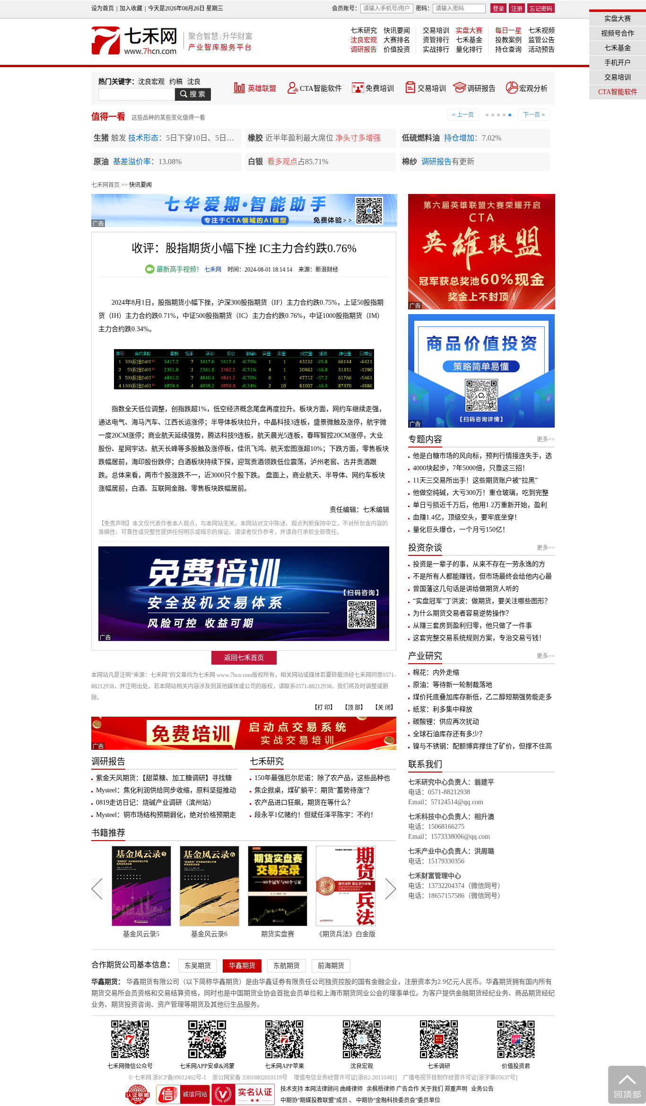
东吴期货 (197, 965)
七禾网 (212, 269)
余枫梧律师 (381, 1089)
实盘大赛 (469, 30)
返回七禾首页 (244, 657)
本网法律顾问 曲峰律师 (334, 1089)
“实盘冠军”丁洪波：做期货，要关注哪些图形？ (482, 601)
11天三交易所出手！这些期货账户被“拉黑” (475, 480)
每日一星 (508, 30)
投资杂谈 (425, 548)
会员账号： (346, 8)
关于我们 (431, 1089)
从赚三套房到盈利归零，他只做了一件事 (472, 625)
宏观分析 (533, 88)
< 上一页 (463, 115)
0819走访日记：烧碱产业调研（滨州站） (155, 802)
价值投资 (397, 49)
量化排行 (469, 49)
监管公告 (541, 40)
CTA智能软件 (321, 88)
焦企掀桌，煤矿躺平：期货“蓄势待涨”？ (313, 790)
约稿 (176, 81)
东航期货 (286, 965)
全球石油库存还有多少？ (449, 733)
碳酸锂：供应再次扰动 (446, 721)
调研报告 (363, 49)
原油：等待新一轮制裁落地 (452, 684)
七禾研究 (363, 30)
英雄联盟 (262, 88)
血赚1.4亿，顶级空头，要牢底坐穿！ (467, 517)
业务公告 (482, 1089)
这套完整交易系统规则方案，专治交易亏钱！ (479, 637)
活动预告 (541, 49)
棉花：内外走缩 (436, 672)
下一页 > (534, 115)
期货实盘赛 (210, 934)
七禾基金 (469, 40)
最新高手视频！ (179, 269)
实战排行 (436, 49)
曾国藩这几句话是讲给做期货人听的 (466, 588)
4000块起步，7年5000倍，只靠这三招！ (471, 468)
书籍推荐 (108, 833)
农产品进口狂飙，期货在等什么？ (304, 802)
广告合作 (407, 1089)
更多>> (546, 439)
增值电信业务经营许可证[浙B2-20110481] (345, 1077)
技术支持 (291, 1089)
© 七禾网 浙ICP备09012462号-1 (167, 1077)
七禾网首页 (105, 185)
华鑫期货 (242, 965)
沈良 (194, 81)
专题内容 (425, 439)
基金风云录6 (142, 934)
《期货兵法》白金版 (278, 934)
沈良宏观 (363, 40)
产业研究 (425, 656)
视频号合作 (617, 33)
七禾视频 (541, 30)
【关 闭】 (384, 707)
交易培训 (436, 30)
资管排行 (436, 40)
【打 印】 (324, 707)
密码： (424, 8)
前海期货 (331, 965)
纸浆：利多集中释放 (442, 709)
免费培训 (380, 88)
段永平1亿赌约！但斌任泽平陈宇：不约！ (315, 814)
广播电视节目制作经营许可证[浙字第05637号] (460, 1077)
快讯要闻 (397, 30)
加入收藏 (131, 8)
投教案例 (508, 40)
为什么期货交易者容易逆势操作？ (462, 613)
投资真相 (346, 934)
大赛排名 (397, 40)
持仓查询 (508, 49)
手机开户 (617, 62)
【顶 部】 (354, 707)
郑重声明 (456, 1089)
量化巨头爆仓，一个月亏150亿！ (461, 529)
